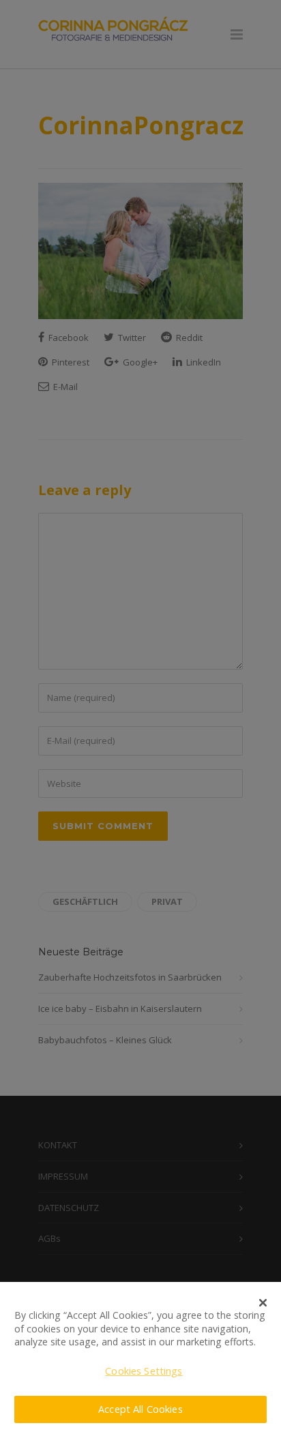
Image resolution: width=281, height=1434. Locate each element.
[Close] (263, 1302)
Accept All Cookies (140, 1409)
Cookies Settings (143, 1370)
